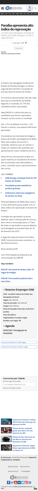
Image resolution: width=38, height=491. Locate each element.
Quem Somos (13, 466)
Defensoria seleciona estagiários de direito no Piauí (20, 194)
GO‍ (35, 13)
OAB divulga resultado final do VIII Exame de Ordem (21, 179)
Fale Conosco (25, 466)
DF (28, 13)
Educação (21, 309)
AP (14, 13)
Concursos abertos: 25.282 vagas (14, 342)
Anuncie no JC (13, 471)
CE (25, 13)
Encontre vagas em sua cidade (11, 381)
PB (20, 321)
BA (21, 13)
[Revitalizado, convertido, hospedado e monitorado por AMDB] (35, 488)
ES (32, 13)
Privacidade (25, 471)
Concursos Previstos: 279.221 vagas (15, 347)
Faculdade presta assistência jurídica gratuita (18, 187)
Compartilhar (18, 48)
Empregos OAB (17, 43)
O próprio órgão (21, 318)
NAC (2, 13)
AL (10, 13)
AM (17, 13)
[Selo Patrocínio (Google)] (30, 8)
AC (7, 13)
